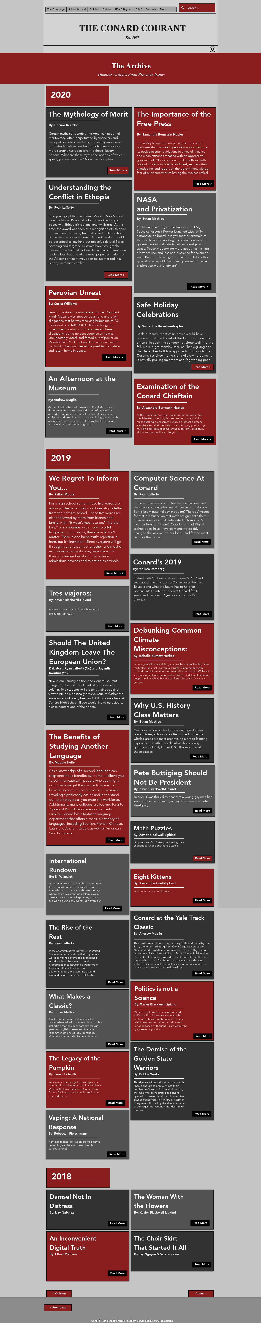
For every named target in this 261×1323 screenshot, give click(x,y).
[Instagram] (212, 49)
